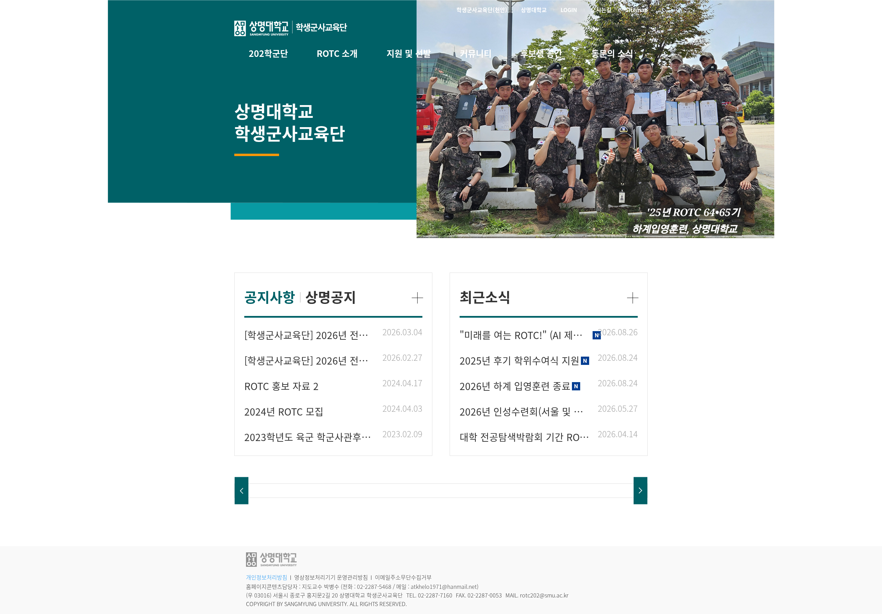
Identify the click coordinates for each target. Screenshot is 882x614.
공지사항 (269, 297)
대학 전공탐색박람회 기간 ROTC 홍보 (525, 437)
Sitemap (636, 9)
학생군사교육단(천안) (482, 9)
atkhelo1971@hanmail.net (444, 586)
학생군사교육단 (321, 27)
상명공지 (330, 297)
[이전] (241, 490)
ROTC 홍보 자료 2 (281, 386)
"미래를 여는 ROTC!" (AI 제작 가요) (525, 335)
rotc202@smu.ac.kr (544, 595)
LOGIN (569, 9)
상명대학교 (534, 9)
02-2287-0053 (485, 595)
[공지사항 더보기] (417, 298)
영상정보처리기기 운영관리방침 (331, 577)
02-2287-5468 (374, 586)
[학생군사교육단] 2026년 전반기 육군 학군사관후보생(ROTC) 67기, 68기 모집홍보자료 (310, 335)
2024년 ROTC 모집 (284, 412)
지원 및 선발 (409, 53)
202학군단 (268, 53)
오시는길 (601, 9)
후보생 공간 (541, 53)
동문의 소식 (612, 53)
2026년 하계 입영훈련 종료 (515, 386)
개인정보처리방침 (266, 577)
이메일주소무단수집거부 (403, 577)
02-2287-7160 (435, 595)
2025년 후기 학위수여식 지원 (520, 361)
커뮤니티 (476, 53)
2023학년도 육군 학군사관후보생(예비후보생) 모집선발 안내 (310, 437)
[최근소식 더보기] (633, 298)
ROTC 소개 (337, 53)
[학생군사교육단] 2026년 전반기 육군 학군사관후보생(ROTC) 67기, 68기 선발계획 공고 (310, 361)
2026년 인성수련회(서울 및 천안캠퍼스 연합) (525, 412)
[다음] (640, 490)
